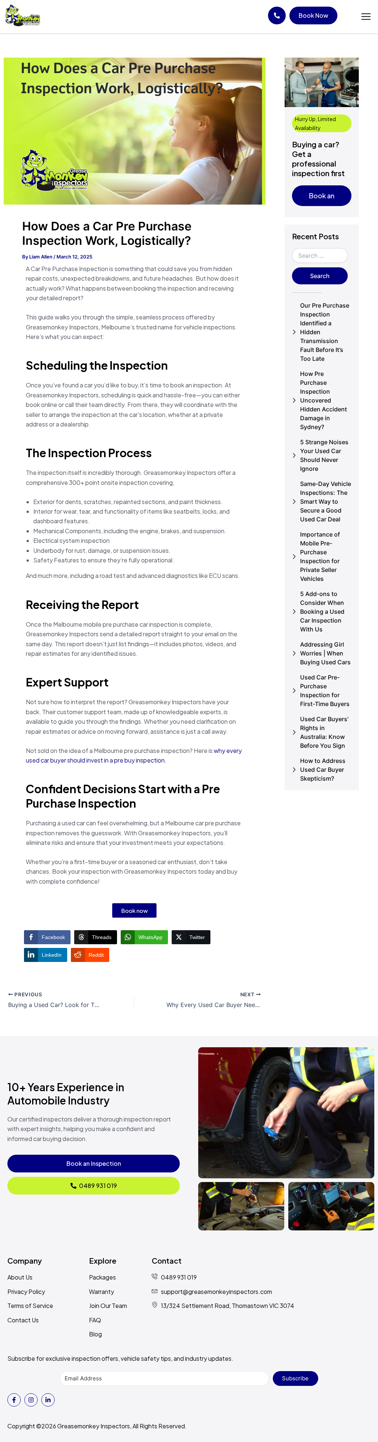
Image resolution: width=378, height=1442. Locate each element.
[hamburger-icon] (366, 17)
